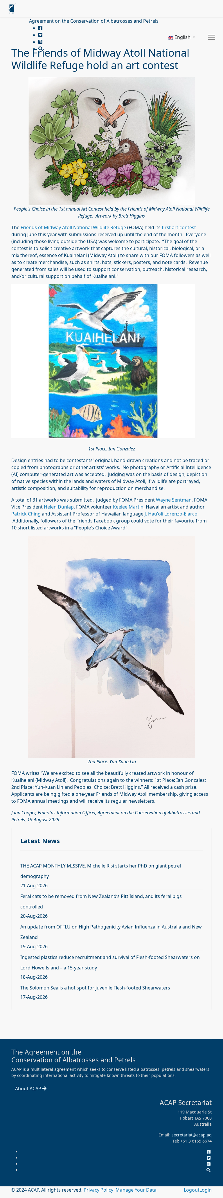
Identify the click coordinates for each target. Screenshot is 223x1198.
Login (205, 1190)
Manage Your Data (136, 1190)
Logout (191, 1190)
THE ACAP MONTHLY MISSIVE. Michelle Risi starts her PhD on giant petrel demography (100, 871)
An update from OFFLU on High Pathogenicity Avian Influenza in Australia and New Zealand (111, 932)
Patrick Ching (26, 514)
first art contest (179, 227)
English (182, 37)
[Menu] (211, 37)
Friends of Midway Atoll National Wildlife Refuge (73, 227)
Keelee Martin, (129, 507)
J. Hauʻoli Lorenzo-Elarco (171, 514)
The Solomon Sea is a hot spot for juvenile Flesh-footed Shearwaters (95, 988)
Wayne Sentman (174, 500)
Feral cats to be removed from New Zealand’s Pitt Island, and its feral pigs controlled (101, 901)
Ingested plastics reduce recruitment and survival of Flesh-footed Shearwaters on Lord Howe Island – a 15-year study (110, 962)
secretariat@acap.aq (192, 1135)
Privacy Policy (99, 1190)
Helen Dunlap (59, 507)
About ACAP (28, 1088)
